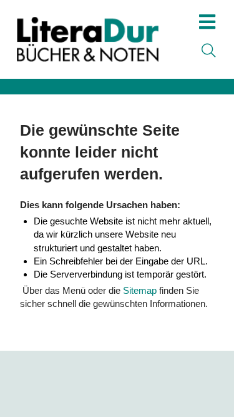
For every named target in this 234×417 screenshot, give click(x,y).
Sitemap (140, 290)
